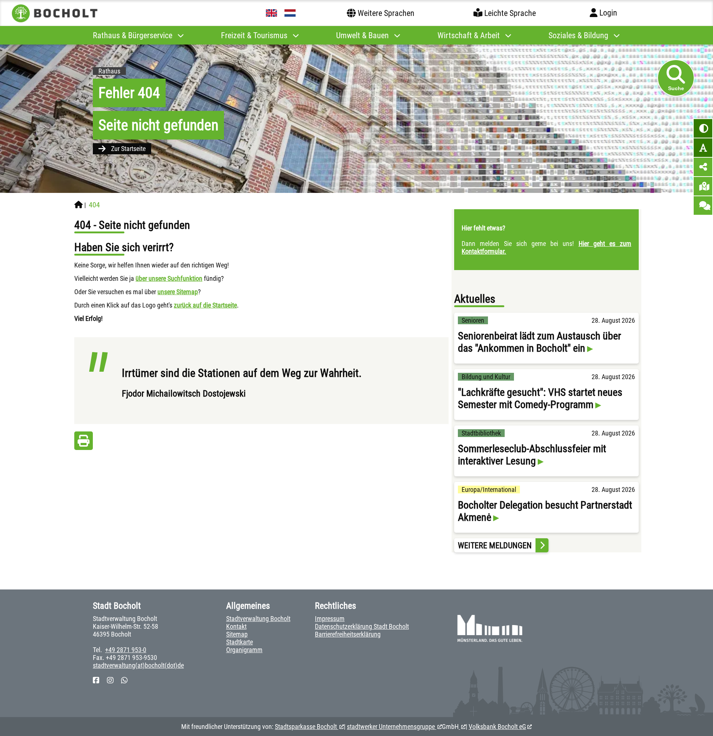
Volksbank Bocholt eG (497, 726)
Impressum (330, 618)
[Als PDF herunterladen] (83, 443)
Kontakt (236, 626)
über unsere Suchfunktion (169, 278)
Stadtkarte (239, 642)
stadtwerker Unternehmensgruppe (391, 726)
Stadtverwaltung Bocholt (258, 618)
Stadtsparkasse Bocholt (306, 726)
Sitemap (237, 634)
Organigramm (244, 650)
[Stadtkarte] (703, 186)
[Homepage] (78, 204)
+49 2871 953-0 (125, 650)
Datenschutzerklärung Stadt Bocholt (362, 626)
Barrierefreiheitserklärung (348, 634)
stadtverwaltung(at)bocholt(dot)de (138, 665)
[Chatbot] (703, 205)
